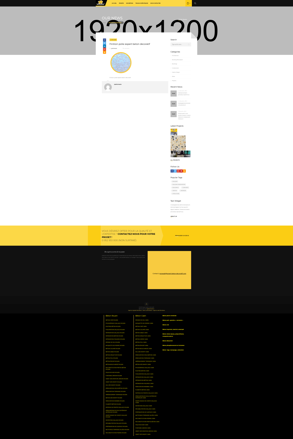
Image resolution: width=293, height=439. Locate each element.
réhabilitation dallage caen (145, 409)
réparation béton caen (143, 380)
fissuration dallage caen (144, 374)
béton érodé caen (141, 345)
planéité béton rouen (113, 404)
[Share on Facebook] (104, 40)
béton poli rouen (112, 358)
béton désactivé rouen (114, 355)
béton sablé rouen (112, 352)
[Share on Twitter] (104, 43)
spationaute (114, 48)
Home (104, 22)
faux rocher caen (141, 425)
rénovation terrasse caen (144, 358)
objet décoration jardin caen (146, 431)
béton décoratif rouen (114, 398)
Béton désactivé (168, 341)
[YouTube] (181, 171)
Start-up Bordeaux (147, 310)
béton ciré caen (141, 326)
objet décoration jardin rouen (117, 378)
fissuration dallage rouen (115, 329)
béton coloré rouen (113, 348)
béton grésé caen (141, 339)
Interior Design (176, 72)
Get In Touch (182, 19)
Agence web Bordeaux (159, 310)
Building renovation (179, 184)
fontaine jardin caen (142, 428)
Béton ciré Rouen (112, 320)
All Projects (175, 160)
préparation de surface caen (145, 412)
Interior (183, 190)
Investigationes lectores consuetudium (184, 104)
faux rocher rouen (113, 372)
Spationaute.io (150, 308)
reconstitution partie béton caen (147, 421)
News (173, 76)
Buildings (174, 63)
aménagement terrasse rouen (116, 394)
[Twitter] (175, 171)
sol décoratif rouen (113, 385)
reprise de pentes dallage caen (146, 393)
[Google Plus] (178, 171)
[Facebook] (172, 171)
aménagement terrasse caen (145, 361)
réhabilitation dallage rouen (116, 423)
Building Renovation (177, 59)
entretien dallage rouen (114, 420)
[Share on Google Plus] (104, 49)
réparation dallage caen (144, 377)
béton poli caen (140, 342)
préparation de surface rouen (117, 426)
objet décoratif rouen (114, 382)
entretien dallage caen (143, 406)
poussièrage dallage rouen (115, 323)
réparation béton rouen (114, 336)
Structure (176, 193)
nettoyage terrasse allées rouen (117, 429)
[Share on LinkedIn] (104, 46)
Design (175, 190)
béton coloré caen (142, 329)
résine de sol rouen (113, 342)
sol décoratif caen (142, 352)
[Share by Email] (104, 52)
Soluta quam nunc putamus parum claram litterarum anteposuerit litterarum (184, 116)
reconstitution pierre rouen (116, 433)
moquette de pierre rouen (115, 345)
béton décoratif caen (143, 364)
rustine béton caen (142, 371)
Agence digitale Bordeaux (135, 310)
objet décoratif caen (142, 434)
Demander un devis (182, 235)
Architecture (175, 55)
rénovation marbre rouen (115, 401)
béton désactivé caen (143, 336)
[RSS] (184, 171)
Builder (175, 181)
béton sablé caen (141, 332)
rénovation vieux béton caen (145, 355)
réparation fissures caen (144, 383)
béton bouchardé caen (143, 348)
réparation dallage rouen (115, 332)
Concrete (185, 187)
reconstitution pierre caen (145, 418)
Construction (175, 68)
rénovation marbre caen (144, 386)
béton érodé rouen (112, 361)
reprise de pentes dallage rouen (117, 407)
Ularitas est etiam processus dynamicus (183, 93)
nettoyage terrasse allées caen (146, 415)
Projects (174, 80)
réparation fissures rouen (115, 339)
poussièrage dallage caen (144, 367)
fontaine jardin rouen (114, 375)
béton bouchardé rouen (114, 364)
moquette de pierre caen (144, 323)
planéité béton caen (142, 390)
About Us (174, 216)
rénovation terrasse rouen (116, 391)
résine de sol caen (141, 320)
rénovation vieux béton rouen (116, 388)
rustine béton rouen (113, 326)
